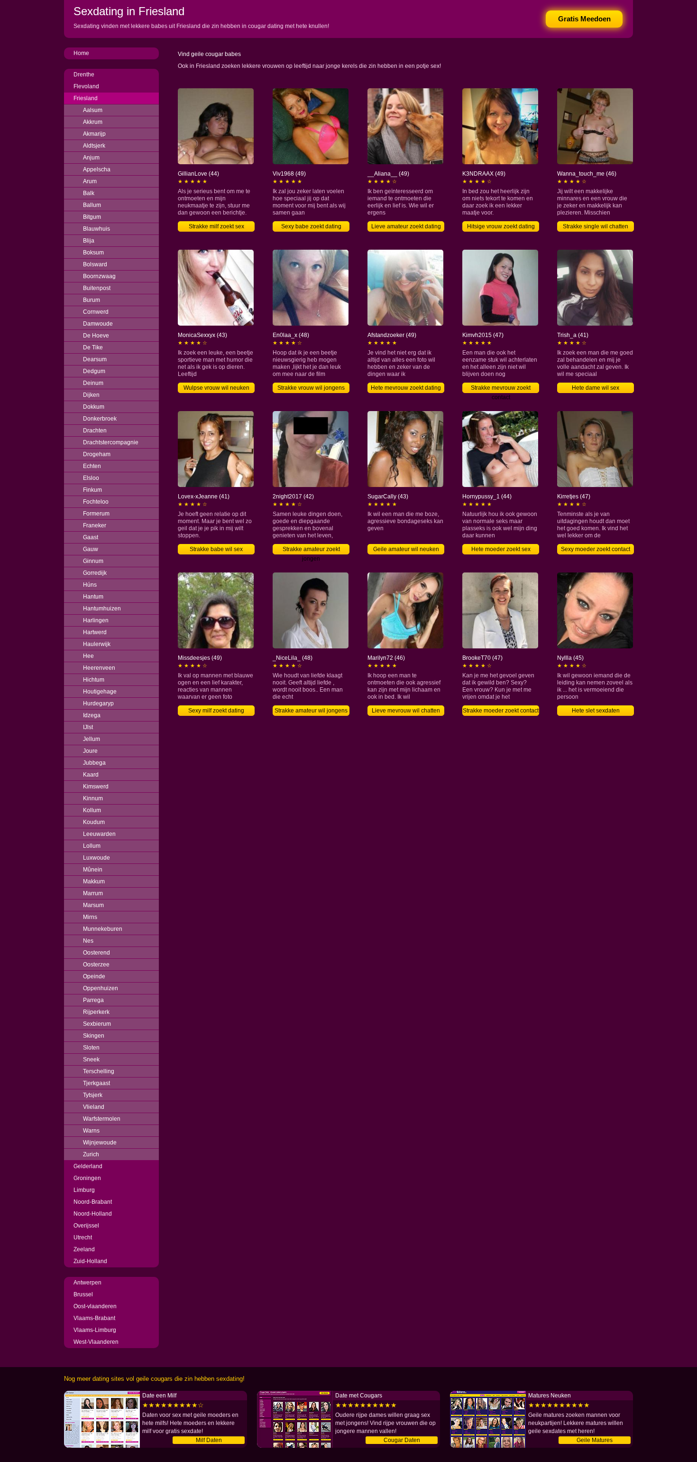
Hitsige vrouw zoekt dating (501, 226)
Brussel (83, 1294)
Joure (90, 751)
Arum (90, 181)
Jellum (91, 739)
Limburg (84, 1190)
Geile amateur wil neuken (406, 549)
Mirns (90, 917)
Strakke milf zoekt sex (216, 226)
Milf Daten (209, 1440)
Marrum (93, 893)
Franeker (94, 525)
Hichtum (93, 679)
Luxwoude (96, 857)
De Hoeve (96, 335)
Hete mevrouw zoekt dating (406, 387)
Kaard (91, 774)
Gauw (90, 549)
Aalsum (92, 110)
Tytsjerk (92, 1095)
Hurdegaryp (98, 703)
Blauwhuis (96, 228)
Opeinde (94, 976)
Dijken (91, 395)
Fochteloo (96, 501)
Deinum (93, 383)
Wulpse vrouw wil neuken (216, 387)
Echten (92, 466)
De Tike (93, 347)
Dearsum (95, 359)
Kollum (92, 810)
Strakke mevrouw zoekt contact (501, 388)
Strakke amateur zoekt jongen (311, 550)
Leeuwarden (99, 834)
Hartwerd (95, 632)
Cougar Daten (402, 1440)
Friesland (85, 98)
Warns (91, 1130)
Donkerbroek (100, 418)
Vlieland (93, 1107)
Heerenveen (99, 668)
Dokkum (93, 406)
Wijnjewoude (100, 1142)
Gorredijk (95, 573)
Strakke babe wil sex (216, 549)
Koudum (94, 822)
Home (81, 53)
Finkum (92, 490)
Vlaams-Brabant (94, 1318)
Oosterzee (96, 964)
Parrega (93, 1000)
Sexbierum (97, 1024)
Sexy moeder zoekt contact (595, 549)
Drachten (95, 430)
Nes (88, 940)
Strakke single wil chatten (595, 226)
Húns (90, 584)
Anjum (91, 157)
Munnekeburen (102, 929)
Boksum (93, 252)
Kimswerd (96, 786)
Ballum (92, 205)
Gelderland (87, 1166)
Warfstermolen (101, 1118)
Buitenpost (96, 288)
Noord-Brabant (92, 1202)
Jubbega (94, 762)
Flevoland (86, 86)
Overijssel (86, 1225)
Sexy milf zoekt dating (216, 710)
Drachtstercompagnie (110, 442)
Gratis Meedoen (584, 19)
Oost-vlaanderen (95, 1306)
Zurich (91, 1154)
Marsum (93, 905)
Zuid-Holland (90, 1261)
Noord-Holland (92, 1213)
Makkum (94, 881)
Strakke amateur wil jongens (311, 710)
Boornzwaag (99, 276)
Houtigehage (100, 691)
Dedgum (94, 371)
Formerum (96, 513)
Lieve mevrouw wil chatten (406, 710)
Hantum (93, 596)
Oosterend (96, 952)
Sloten (91, 1047)
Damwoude (98, 323)
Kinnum (93, 798)
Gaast (90, 537)
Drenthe (83, 74)
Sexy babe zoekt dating (311, 226)
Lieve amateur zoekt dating (406, 226)
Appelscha (96, 169)
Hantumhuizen (102, 608)
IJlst (88, 727)
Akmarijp (94, 134)
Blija (88, 240)
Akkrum (92, 122)
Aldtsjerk (94, 145)
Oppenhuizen (100, 988)
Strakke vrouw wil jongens (311, 387)
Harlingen (96, 620)
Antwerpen (87, 1282)
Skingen (93, 1035)
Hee (88, 656)
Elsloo (91, 478)
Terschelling (98, 1071)
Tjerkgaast (96, 1083)
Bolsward (95, 264)
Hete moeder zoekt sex (501, 549)
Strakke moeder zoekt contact (501, 710)
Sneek (91, 1059)
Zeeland (84, 1249)
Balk (88, 193)
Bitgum (92, 217)
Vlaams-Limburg (94, 1330)
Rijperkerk (96, 1012)
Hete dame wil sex (595, 387)
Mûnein (92, 869)
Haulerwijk (96, 644)
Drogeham (96, 454)
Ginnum (93, 561)
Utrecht (82, 1237)
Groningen (87, 1178)
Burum (91, 300)
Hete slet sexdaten (596, 710)
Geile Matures (595, 1440)
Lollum (92, 846)
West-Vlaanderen (96, 1342)
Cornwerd (96, 312)
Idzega (92, 715)
